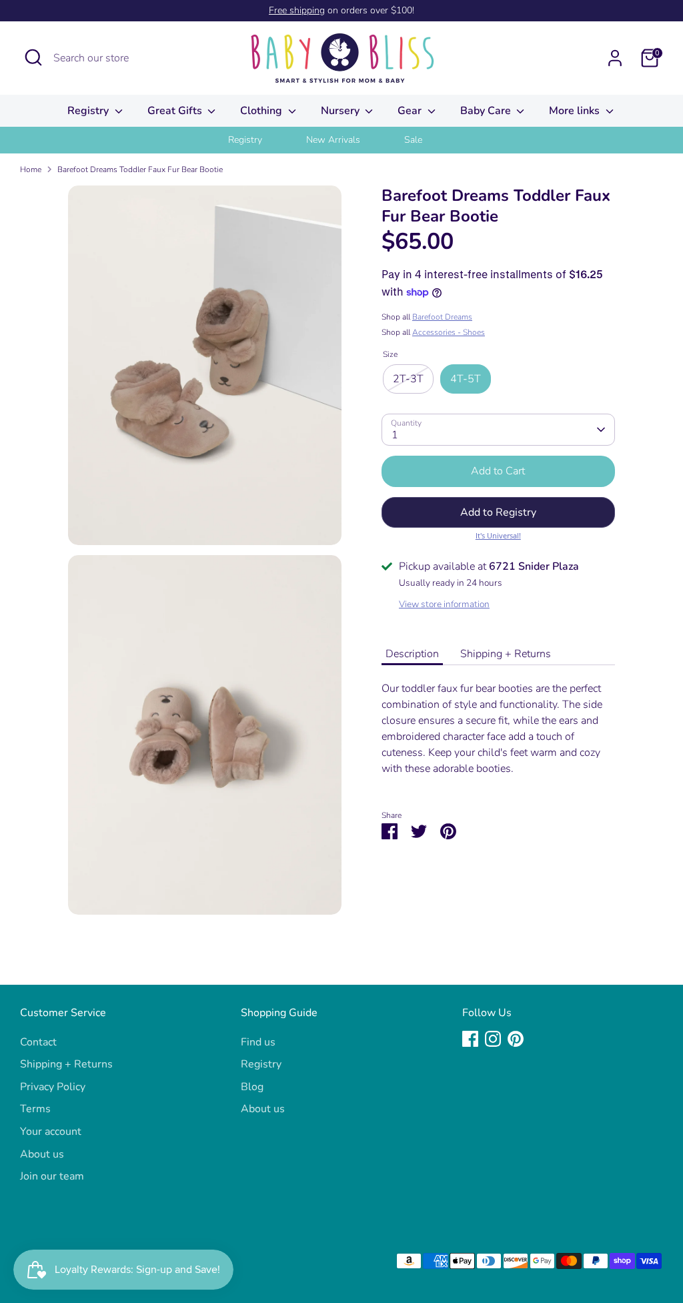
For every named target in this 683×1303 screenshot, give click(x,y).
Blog (252, 1086)
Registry (89, 110)
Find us (258, 1042)
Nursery (341, 110)
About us (42, 1154)
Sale (413, 139)
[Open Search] (33, 57)
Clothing (262, 110)
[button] (498, 512)
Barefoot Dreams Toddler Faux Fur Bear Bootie (140, 169)
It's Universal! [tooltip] (498, 535)
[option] (262, 140)
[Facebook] (470, 1039)
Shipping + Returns (505, 653)
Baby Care (487, 110)
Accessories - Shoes (448, 332)
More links (575, 110)
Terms (35, 1109)
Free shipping (297, 10)
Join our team (52, 1176)
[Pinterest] (516, 1039)
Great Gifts (176, 110)
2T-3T (408, 379)
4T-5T (465, 379)
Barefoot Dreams (442, 317)
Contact (38, 1042)
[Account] (615, 58)
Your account (50, 1131)
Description (412, 653)
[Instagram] (493, 1039)
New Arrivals (333, 139)
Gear (411, 110)
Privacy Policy (52, 1086)
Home (30, 169)
